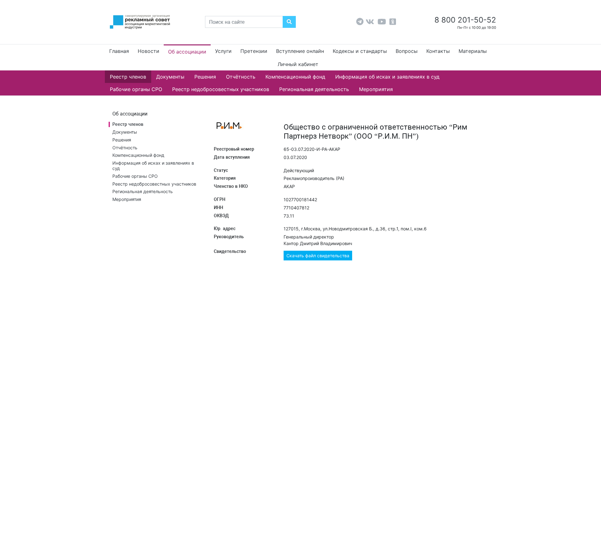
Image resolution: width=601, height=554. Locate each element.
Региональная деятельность (314, 89)
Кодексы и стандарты (360, 51)
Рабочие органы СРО (136, 89)
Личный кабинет (298, 64)
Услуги (223, 51)
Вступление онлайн (300, 51)
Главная (119, 51)
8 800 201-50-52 (464, 19)
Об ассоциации (187, 52)
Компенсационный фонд (295, 77)
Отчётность (240, 77)
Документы (170, 77)
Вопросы (407, 51)
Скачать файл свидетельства (317, 255)
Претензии (253, 51)
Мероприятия (376, 89)
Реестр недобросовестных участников (220, 89)
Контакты (438, 51)
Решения (205, 77)
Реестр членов (128, 77)
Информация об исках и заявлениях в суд (387, 77)
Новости (148, 51)
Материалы (473, 51)
